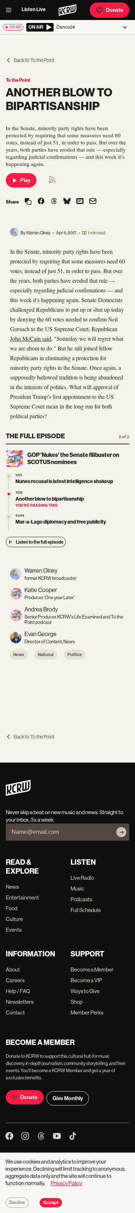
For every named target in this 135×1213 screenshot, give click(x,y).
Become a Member (92, 969)
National (46, 654)
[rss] (52, 181)
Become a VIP (86, 980)
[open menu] (11, 10)
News (18, 654)
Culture (14, 919)
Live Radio (82, 878)
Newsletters (19, 1002)
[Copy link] (28, 202)
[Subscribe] (121, 832)
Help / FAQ (18, 991)
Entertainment (22, 897)
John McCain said (30, 338)
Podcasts (81, 899)
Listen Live (34, 9)
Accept (50, 1202)
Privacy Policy (66, 1183)
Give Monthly (68, 1098)
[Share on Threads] (54, 201)
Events (14, 930)
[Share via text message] (80, 201)
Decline (17, 1202)
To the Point (18, 80)
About (13, 969)
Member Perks (87, 1012)
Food (11, 908)
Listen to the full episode (39, 542)
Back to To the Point (34, 60)
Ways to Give (85, 991)
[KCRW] (18, 794)
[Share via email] (92, 202)
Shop (76, 1002)
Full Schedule (86, 910)
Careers (15, 980)
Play (25, 180)
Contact (15, 1012)
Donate (114, 10)
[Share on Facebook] (41, 201)
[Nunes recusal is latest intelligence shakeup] (9, 476)
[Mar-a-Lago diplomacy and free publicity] (9, 517)
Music (77, 888)
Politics (74, 654)
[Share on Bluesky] (67, 201)
